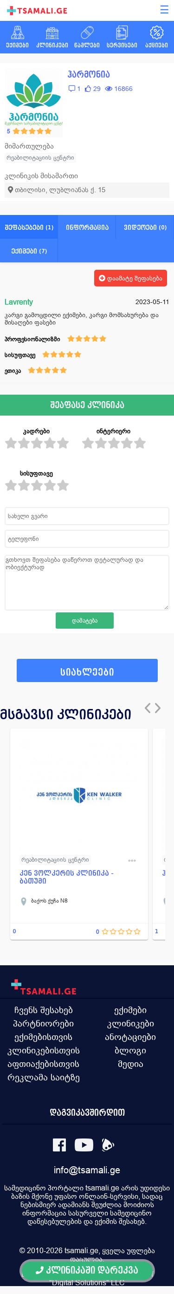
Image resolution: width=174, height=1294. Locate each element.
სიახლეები (87, 672)
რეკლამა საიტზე (43, 1077)
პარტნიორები (43, 1023)
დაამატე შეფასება (133, 278)
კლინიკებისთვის (43, 1050)
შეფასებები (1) (29, 227)
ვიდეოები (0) (145, 227)
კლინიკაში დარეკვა (91, 1270)
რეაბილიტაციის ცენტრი (40, 157)
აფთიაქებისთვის (43, 1064)
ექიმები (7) (29, 250)
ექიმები (130, 1010)
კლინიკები (130, 1023)
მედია (130, 1064)
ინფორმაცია (87, 227)
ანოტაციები (130, 1037)
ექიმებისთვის (43, 1037)
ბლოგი (130, 1050)
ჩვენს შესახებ (43, 1010)
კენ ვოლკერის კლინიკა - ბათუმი (66, 877)
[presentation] (150, 708)
